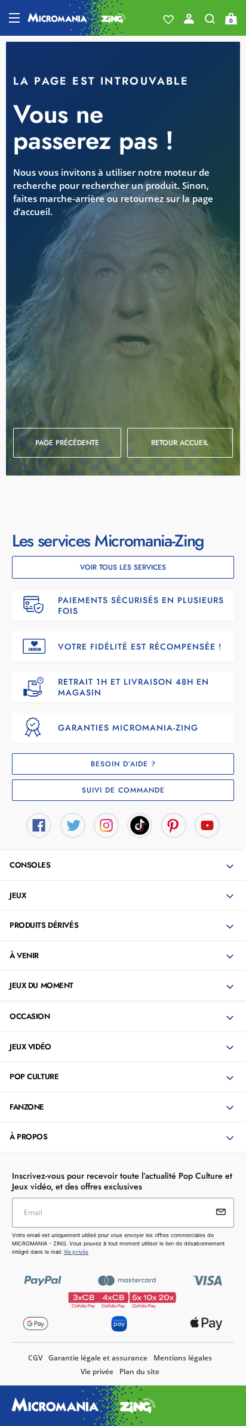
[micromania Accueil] (76, 18)
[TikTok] (139, 824)
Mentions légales (182, 1358)
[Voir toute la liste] (168, 19)
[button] (180, 443)
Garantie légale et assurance (97, 1358)
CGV (35, 1358)
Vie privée (97, 1371)
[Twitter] (72, 824)
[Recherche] (209, 21)
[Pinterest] (173, 824)
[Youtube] (207, 824)
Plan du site (139, 1371)
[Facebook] (38, 824)
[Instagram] (106, 824)
